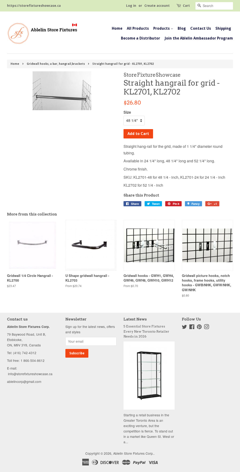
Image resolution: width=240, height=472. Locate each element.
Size (127, 112)
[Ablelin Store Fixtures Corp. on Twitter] (184, 327)
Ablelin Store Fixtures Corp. (133, 453)
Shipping (223, 28)
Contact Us (200, 28)
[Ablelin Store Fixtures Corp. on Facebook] (192, 327)
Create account (157, 5)
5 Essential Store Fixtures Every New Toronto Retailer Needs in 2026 (146, 331)
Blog (182, 28)
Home (117, 28)
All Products (138, 28)
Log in (131, 5)
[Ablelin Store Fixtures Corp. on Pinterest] (199, 327)
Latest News (135, 319)
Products (162, 28)
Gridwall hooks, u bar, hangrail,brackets (56, 63)
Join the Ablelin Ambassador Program (199, 38)
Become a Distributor (140, 38)
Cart (186, 5)
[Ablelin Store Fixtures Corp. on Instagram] (206, 327)
